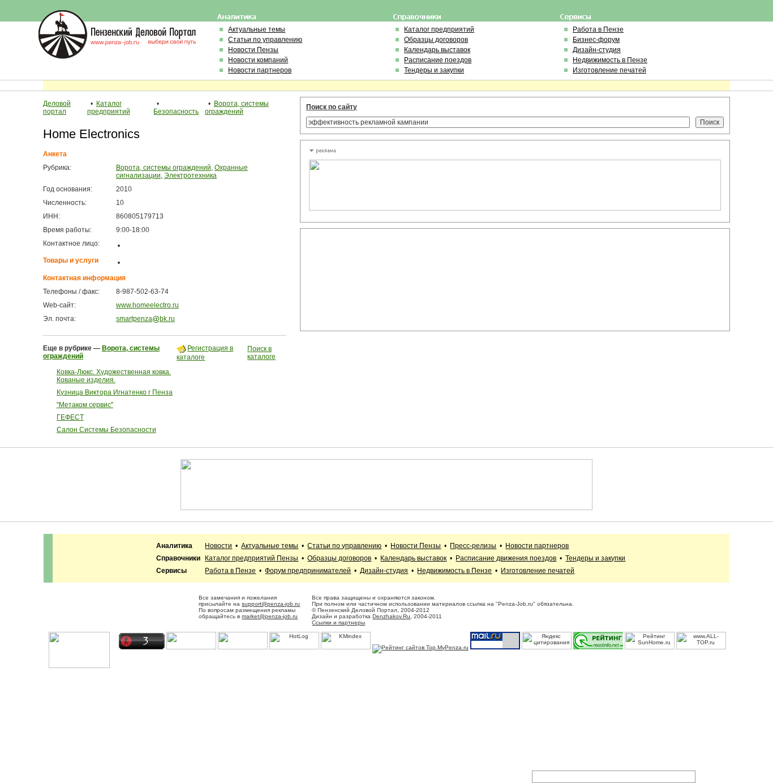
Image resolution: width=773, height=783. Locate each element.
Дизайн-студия (597, 50)
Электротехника (190, 175)
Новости (218, 546)
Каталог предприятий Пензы (251, 558)
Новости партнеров (259, 70)
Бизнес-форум (596, 40)
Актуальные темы (256, 29)
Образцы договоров (436, 40)
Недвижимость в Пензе (610, 60)
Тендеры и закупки (434, 70)
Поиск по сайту (331, 107)
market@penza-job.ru (270, 616)
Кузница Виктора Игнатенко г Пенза (115, 392)
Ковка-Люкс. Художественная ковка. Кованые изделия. (114, 376)
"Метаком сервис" (85, 405)
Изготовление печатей (609, 70)
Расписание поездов (437, 60)
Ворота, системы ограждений (237, 107)
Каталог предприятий (439, 29)
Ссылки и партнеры (338, 622)
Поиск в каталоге (261, 353)
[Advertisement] (360, 279)
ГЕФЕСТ (70, 417)
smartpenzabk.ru (145, 319)
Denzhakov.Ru (391, 616)
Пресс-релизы (473, 546)
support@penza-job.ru (271, 604)
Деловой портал (57, 107)
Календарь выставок (437, 50)
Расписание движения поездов (506, 558)
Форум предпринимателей (308, 571)
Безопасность (176, 111)
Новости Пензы (253, 50)
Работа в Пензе (598, 29)
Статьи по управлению (265, 40)
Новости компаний (258, 60)
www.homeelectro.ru (147, 305)
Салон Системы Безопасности (106, 430)
